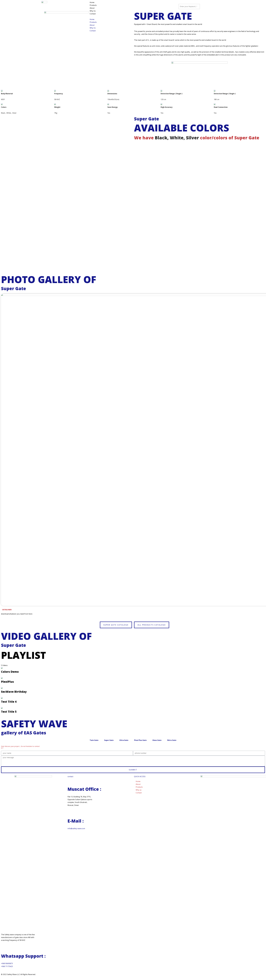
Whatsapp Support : (23, 956)
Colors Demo (10, 672)
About (92, 8)
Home (92, 2)
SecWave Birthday (14, 692)
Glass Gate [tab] (156, 740)
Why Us (93, 11)
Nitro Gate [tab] (171, 740)
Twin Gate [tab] (94, 740)
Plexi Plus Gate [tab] (140, 740)
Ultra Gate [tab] (123, 740)
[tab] (133, 670)
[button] (134, 16)
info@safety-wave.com (76, 828)
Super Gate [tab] (109, 740)
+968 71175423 (7, 966)
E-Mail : (76, 821)
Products (93, 5)
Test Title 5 (9, 711)
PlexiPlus (7, 682)
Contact (93, 14)
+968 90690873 (7, 963)
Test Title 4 (9, 701)
